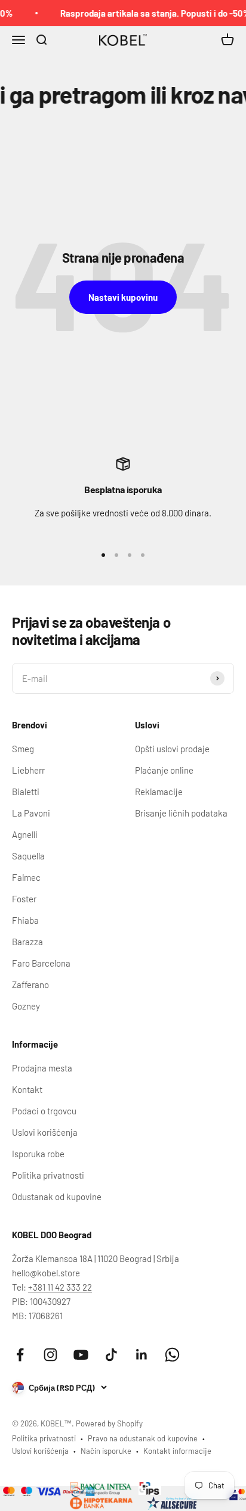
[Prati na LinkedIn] (142, 1355)
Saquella (28, 855)
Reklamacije (159, 791)
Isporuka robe (38, 1153)
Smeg (23, 748)
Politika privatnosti (48, 1175)
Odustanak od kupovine (57, 1196)
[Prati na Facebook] (20, 1355)
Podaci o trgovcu (44, 1110)
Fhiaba (25, 920)
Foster (24, 898)
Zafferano (30, 984)
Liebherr (28, 770)
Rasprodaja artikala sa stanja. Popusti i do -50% (151, 13)
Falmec (26, 877)
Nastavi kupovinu (123, 297)
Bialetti (25, 791)
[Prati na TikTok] (111, 1355)
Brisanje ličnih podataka (181, 813)
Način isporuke (106, 1451)
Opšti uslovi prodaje (172, 748)
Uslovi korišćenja (45, 1132)
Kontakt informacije (177, 1451)
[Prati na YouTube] (81, 1355)
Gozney (26, 1006)
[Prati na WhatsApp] (172, 1355)
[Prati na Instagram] (50, 1355)
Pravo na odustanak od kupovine (143, 1438)
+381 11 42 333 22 (60, 1287)
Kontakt (27, 1089)
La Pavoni (31, 813)
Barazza (27, 941)
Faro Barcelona (41, 963)
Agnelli (25, 834)
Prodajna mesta (42, 1068)
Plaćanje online (164, 770)
